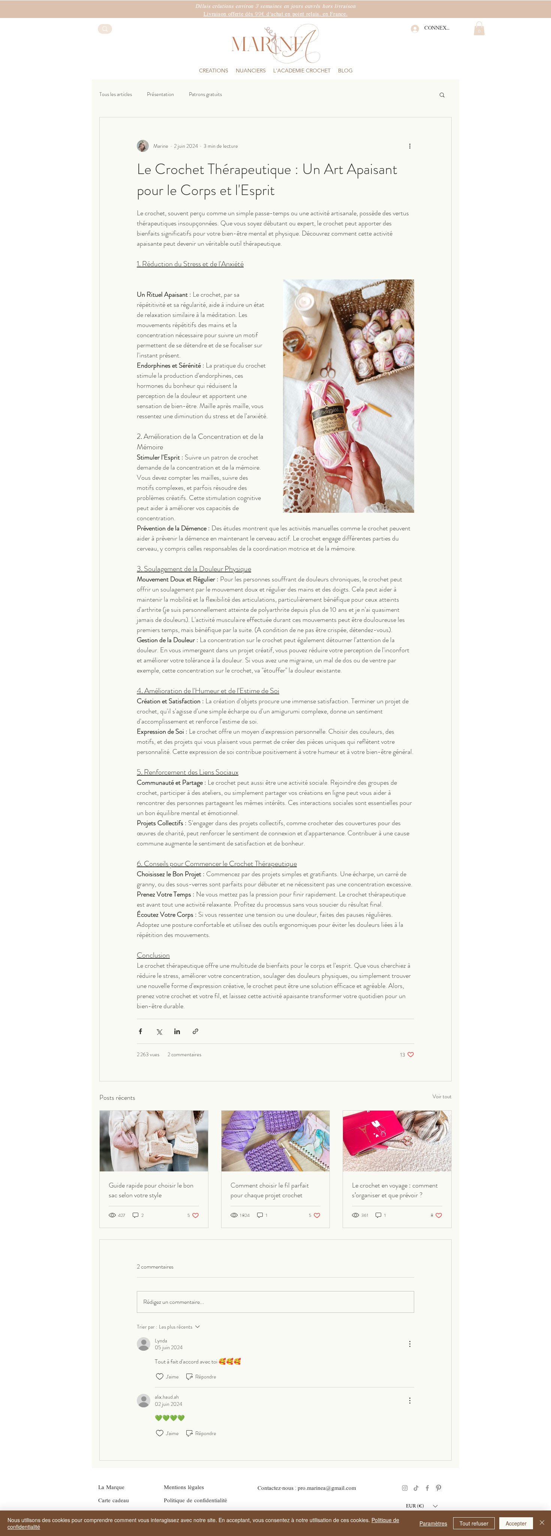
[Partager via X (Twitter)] (158, 1031)
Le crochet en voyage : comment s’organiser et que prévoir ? (395, 1190)
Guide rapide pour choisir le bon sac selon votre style (151, 1190)
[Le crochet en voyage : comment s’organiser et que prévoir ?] (397, 1141)
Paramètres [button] (433, 1523)
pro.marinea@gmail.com (327, 1488)
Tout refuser (474, 1523)
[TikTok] (416, 1488)
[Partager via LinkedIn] (177, 1031)
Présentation (160, 94)
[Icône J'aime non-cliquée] (160, 1376)
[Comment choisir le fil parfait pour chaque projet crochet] (276, 1141)
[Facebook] (427, 1488)
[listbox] (421, 1506)
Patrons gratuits (205, 94)
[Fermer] (542, 1523)
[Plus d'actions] (409, 145)
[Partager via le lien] (195, 1031)
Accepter (516, 1523)
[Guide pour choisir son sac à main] (154, 1141)
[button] (251, 71)
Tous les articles (115, 94)
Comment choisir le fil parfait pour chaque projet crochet (270, 1190)
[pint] (438, 1488)
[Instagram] (405, 1488)
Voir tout (442, 1096)
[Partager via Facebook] (140, 1031)
